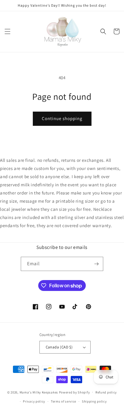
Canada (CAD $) (59, 347)
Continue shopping (62, 118)
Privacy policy (34, 401)
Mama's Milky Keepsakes (39, 392)
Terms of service (63, 401)
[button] (7, 31)
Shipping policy (94, 401)
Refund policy (106, 392)
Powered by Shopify (74, 392)
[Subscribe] (96, 264)
